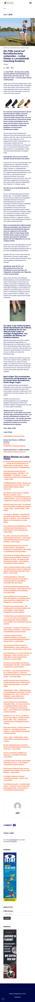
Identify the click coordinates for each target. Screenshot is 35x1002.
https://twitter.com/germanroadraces (15, 452)
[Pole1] (9, 978)
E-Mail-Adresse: (8, 911)
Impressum (17, 997)
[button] (3, 999)
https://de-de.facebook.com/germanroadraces (14, 445)
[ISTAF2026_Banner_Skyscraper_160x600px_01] (9, 901)
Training (6, 64)
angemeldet (12, 840)
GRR (7, 68)
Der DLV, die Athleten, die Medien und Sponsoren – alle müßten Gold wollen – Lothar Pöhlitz (16, 755)
